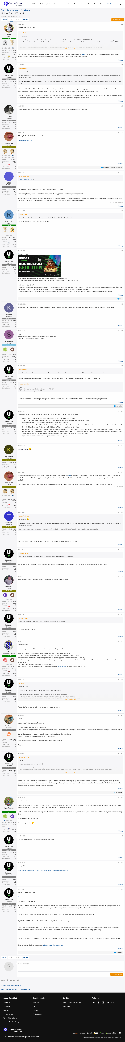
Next (25, 20)
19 (13, 48)
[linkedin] (108, 1002)
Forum (96, 4)
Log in (35, 1006)
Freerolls (36, 1002)
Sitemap (6, 1010)
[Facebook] (98, 1002)
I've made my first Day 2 (26, 140)
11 (2, 48)
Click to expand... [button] (70, 49)
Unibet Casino (16, 985)
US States (35, 4)
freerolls (84, 54)
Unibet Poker (5, 985)
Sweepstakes (58, 4)
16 (9, 48)
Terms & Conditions (10, 1018)
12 (7, 235)
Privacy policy (8, 1014)
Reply (121, 60)
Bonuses (76, 4)
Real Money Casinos (46, 4)
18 (12, 48)
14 (6, 48)
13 (5, 48)
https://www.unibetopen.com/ (53, 945)
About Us (7, 1002)
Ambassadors (37, 1014)
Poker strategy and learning (71, 1002)
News (102, 4)
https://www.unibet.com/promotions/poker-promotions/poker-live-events (43, 870)
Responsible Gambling (11, 1022)
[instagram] (103, 1002)
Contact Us (7, 1006)
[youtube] (112, 1002)
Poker (90, 4)
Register (36, 1010)
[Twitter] (94, 1002)
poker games (62, 666)
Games (83, 4)
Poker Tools (66, 1006)
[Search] (120, 4)
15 (8, 48)
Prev (5, 20)
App (69, 475)
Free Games (68, 4)
